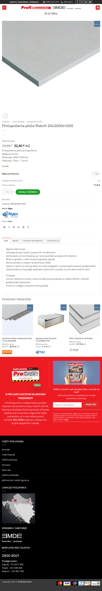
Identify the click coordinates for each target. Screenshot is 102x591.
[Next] (100, 330)
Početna (6, 121)
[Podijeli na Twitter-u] (14, 227)
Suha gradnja (18, 121)
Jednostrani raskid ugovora (15, 480)
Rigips (10, 208)
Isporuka (6, 470)
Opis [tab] (6, 241)
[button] (4, 7)
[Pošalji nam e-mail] (86, 2)
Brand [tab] (15, 241)
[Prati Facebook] (78, 2)
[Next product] (4, 135)
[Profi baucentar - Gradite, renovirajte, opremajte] (51, 8)
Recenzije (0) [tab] (53, 241)
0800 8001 (10, 556)
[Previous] (2, 330)
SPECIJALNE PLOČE (34, 121)
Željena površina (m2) (10, 174)
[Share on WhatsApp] (4, 227)
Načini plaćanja (9, 459)
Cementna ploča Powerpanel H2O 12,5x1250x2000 (17, 339)
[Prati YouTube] (90, 2)
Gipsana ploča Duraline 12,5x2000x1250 (46, 339)
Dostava (6, 464)
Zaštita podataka (10, 475)
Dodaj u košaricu (27, 192)
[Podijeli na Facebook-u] (9, 227)
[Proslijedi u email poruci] (18, 227)
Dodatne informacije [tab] (33, 241)
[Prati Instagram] (82, 2)
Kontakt (6, 449)
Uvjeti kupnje (8, 454)
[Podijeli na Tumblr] (28, 227)
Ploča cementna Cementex (81, 338)
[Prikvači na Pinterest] (23, 227)
